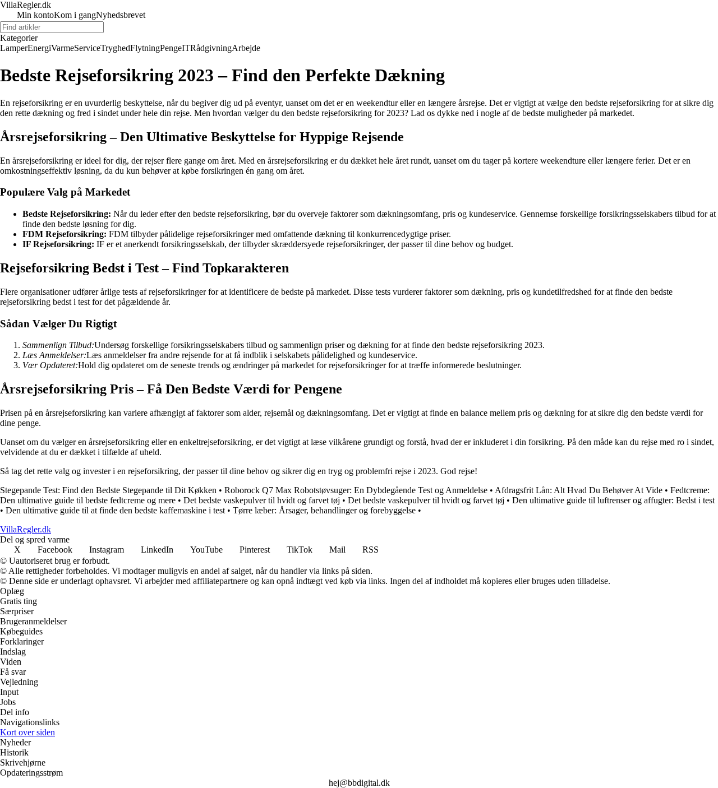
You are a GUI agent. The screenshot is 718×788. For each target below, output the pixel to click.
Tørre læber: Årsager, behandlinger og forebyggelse (324, 510)
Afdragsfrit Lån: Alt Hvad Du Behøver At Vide (578, 490)
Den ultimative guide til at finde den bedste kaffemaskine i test (115, 510)
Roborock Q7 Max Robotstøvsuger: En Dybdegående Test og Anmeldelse (355, 490)
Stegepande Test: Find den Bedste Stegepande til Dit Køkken (108, 490)
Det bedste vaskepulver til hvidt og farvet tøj (261, 500)
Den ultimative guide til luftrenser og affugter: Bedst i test (613, 500)
